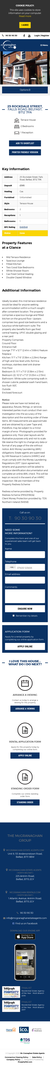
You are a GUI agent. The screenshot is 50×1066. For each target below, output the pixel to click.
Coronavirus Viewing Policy (16, 1057)
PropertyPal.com (25, 1062)
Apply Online (25, 646)
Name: (8, 548)
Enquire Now (25, 608)
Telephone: (11, 561)
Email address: (12, 574)
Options (24, 90)
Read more (25, 16)
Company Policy (13, 1060)
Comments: (11, 587)
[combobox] (10, 567)
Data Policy (37, 1057)
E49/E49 (24, 227)
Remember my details (26, 616)
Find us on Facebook (26, 923)
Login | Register (41, 35)
